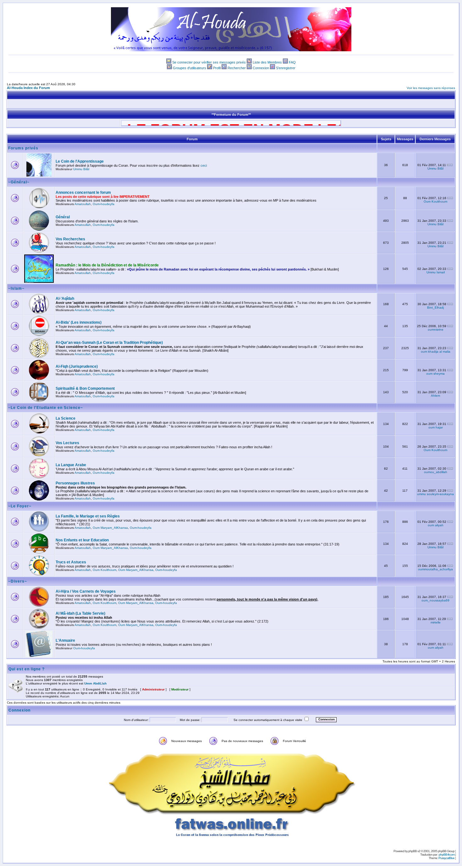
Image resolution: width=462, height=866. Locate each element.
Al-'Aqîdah (65, 298)
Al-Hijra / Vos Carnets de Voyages (86, 591)
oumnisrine (435, 329)
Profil (217, 68)
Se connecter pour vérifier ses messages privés (209, 62)
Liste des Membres (267, 62)
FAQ (292, 62)
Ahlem (435, 395)
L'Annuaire (65, 640)
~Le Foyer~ (19, 506)
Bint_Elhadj (435, 307)
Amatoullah (82, 204)
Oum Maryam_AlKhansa (110, 527)
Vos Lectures (67, 443)
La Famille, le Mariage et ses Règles (88, 516)
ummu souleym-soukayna (435, 494)
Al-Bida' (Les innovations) (79, 322)
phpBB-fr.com (446, 854)
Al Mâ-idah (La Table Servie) (80, 613)
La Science (65, 418)
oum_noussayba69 (435, 600)
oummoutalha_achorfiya (435, 569)
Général (63, 217)
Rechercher (237, 68)
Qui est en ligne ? (26, 669)
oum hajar (435, 427)
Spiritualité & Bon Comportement (85, 388)
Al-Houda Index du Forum (28, 88)
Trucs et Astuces (71, 562)
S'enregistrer (285, 68)
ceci (204, 165)
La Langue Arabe (71, 465)
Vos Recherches (70, 239)
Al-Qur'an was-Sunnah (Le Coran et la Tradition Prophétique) (109, 342)
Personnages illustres (75, 483)
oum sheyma (435, 373)
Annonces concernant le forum (83, 192)
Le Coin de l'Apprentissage (80, 161)
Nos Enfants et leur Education (82, 540)
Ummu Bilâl (81, 169)
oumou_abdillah (435, 472)
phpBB (412, 851)
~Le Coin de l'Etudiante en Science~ (45, 407)
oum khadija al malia (435, 351)
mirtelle (436, 622)
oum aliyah (435, 525)
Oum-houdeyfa (103, 204)
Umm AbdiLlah (95, 683)
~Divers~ (17, 581)
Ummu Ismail (435, 272)
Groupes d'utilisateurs (189, 68)
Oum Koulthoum (435, 201)
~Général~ (19, 182)
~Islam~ (16, 288)
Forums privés (23, 148)
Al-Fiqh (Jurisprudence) (77, 366)
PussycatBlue (446, 858)
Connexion (261, 68)
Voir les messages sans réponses (431, 88)
